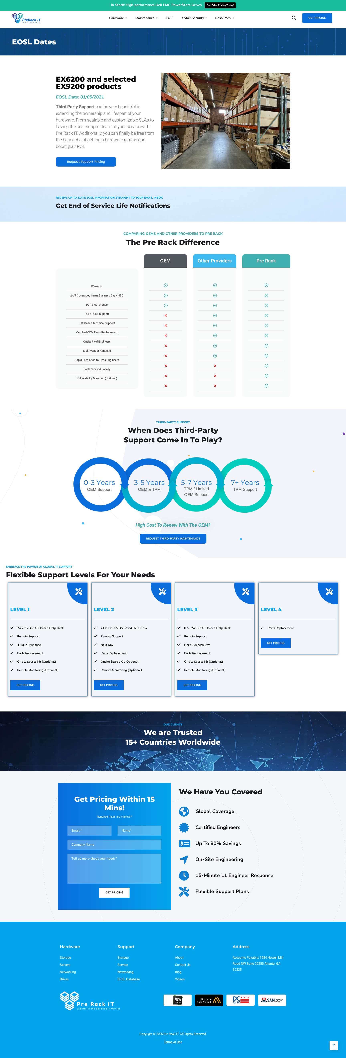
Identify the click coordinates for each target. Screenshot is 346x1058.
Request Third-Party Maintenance (173, 539)
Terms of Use (173, 1042)
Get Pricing (317, 18)
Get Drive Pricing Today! (220, 5)
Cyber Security (193, 18)
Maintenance (144, 18)
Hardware (116, 18)
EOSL (170, 18)
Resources (223, 18)
